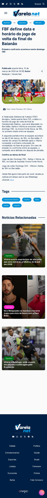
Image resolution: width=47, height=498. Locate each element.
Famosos (37, 466)
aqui (11, 180)
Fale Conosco (36, 480)
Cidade (12, 446)
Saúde (37, 452)
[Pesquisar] (43, 4)
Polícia (37, 473)
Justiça (12, 466)
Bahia (12, 480)
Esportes (12, 459)
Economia (12, 473)
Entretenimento (12, 452)
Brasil (36, 459)
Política (36, 446)
